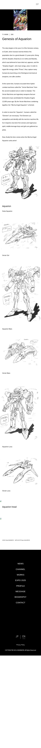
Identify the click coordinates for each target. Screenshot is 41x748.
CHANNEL (20, 569)
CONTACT (20, 602)
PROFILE (20, 586)
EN (23, 636)
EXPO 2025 (20, 580)
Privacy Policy (20, 645)
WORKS (20, 575)
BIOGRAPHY (20, 597)
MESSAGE (20, 591)
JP (17, 636)
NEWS (21, 563)
